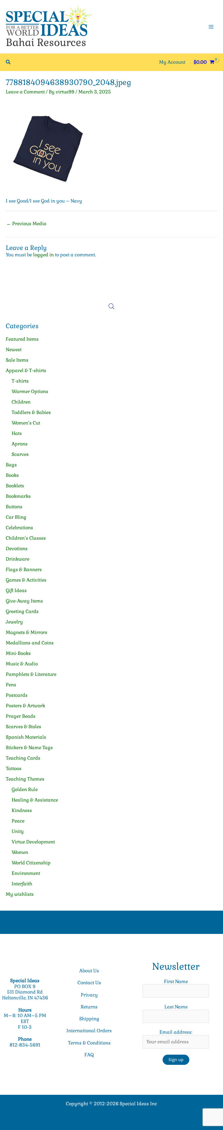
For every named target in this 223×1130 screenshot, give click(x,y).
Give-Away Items (24, 601)
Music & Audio (22, 664)
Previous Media (26, 224)
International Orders (89, 1031)
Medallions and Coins (30, 643)
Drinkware (17, 559)
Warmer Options (30, 391)
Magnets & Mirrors (26, 632)
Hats (17, 433)
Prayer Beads (20, 716)
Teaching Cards (23, 758)
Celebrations (19, 528)
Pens (11, 685)
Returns (89, 1007)
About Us (89, 971)
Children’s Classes (26, 538)
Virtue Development (33, 842)
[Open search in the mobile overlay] (111, 306)
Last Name (176, 1007)
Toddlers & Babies (31, 412)
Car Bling (16, 517)
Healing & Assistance (35, 800)
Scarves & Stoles (23, 727)
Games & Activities (26, 580)
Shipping (89, 1019)
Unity (18, 831)
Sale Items (17, 360)
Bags (11, 465)
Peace (18, 821)
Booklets (15, 486)
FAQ (89, 1055)
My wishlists (20, 894)
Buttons (14, 507)
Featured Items (22, 339)
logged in (43, 255)
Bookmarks (18, 496)
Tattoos (13, 768)
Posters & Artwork (25, 706)
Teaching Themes (25, 779)
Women (20, 852)
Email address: (175, 1032)
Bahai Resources (46, 42)
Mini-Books (18, 653)
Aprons (20, 444)
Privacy (89, 995)
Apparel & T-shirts (26, 370)
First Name (176, 981)
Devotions (17, 549)
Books (12, 475)
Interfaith (22, 884)
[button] (8, 62)
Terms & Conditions (89, 1043)
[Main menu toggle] (211, 26)
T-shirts (20, 381)
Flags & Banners (24, 569)
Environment (26, 873)
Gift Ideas (16, 590)
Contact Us (89, 983)
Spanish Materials (26, 737)
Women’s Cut (26, 423)
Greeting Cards (22, 611)
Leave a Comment (25, 92)
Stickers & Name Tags (29, 748)
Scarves (20, 454)
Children (21, 402)
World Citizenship (31, 863)
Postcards (17, 695)
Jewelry (14, 622)
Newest (13, 350)
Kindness (22, 810)
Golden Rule (25, 789)
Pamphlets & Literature (31, 674)
